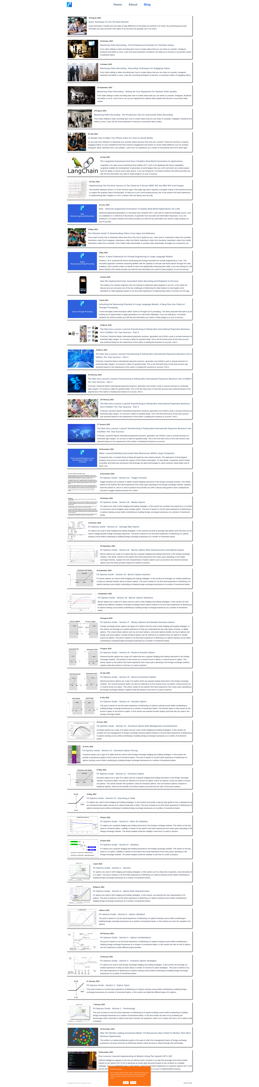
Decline (133, 1082)
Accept (126, 1082)
